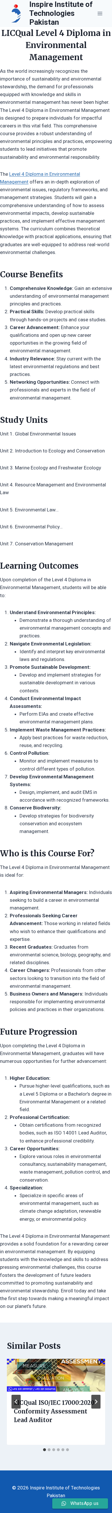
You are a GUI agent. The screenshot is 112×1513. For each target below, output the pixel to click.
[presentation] (56, 1375)
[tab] (44, 1449)
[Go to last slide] (16, 1402)
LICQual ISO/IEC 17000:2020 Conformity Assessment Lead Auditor (54, 1411)
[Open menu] (99, 13)
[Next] (96, 1402)
